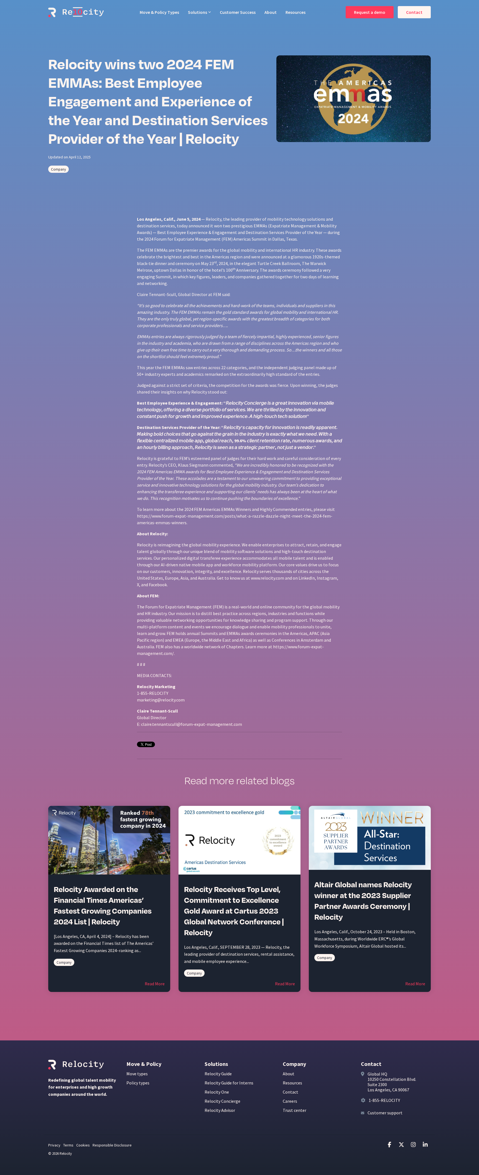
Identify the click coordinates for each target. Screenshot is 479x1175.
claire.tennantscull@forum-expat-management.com (191, 724)
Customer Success (238, 12)
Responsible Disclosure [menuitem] (112, 1145)
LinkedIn (307, 578)
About (270, 12)
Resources (295, 12)
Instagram (327, 578)
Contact (414, 12)
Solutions (197, 12)
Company (58, 169)
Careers (290, 1101)
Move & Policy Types (159, 12)
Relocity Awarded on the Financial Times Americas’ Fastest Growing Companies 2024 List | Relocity (103, 905)
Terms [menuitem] (68, 1145)
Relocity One (217, 1092)
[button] (389, 1144)
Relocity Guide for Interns (229, 1083)
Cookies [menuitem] (83, 1145)
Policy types (137, 1083)
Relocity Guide (218, 1073)
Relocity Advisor (220, 1110)
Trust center (294, 1110)
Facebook (158, 584)
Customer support (385, 1112)
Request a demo (369, 12)
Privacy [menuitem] (54, 1145)
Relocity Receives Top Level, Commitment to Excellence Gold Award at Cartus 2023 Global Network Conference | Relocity (234, 911)
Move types (137, 1073)
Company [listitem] (64, 962)
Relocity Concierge (222, 1101)
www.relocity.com (267, 578)
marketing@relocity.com (161, 700)
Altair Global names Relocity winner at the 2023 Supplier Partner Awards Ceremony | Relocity (363, 901)
